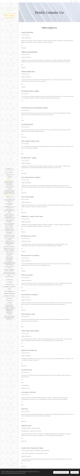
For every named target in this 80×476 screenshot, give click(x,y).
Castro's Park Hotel (27, 32)
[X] (73, 1)
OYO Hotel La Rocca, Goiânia (30, 91)
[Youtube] (77, 1)
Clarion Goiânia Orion (28, 71)
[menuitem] (9, 172)
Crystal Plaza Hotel (27, 124)
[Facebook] (71, 1)
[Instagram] (75, 1)
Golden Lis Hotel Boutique (29, 52)
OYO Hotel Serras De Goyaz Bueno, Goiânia (34, 108)
